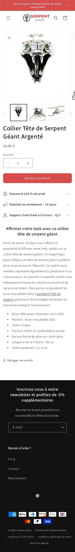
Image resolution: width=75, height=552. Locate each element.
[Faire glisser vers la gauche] (4, 113)
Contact (13, 469)
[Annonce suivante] (67, 5)
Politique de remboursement (50, 530)
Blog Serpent (17, 478)
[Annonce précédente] (7, 5)
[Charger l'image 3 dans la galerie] (56, 112)
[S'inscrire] (61, 427)
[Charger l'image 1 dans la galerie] (18, 112)
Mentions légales (39, 543)
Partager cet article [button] (20, 360)
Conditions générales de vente (54, 536)
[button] (8, 18)
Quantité (8, 155)
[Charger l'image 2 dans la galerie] (37, 112)
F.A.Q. (12, 459)
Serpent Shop (24, 530)
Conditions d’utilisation (21, 536)
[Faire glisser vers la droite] (70, 113)
